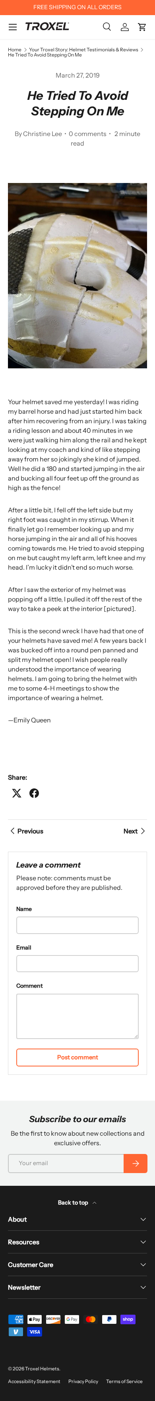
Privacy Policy (83, 1381)
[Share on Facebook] (34, 793)
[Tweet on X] (16, 793)
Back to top (73, 1202)
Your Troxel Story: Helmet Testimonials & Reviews (83, 49)
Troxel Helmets (42, 1369)
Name (24, 909)
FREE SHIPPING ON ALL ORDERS (77, 7)
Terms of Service (124, 1381)
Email (23, 947)
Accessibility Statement (34, 1381)
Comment (29, 985)
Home (14, 49)
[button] (142, 27)
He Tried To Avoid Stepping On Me (45, 55)
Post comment (77, 1057)
